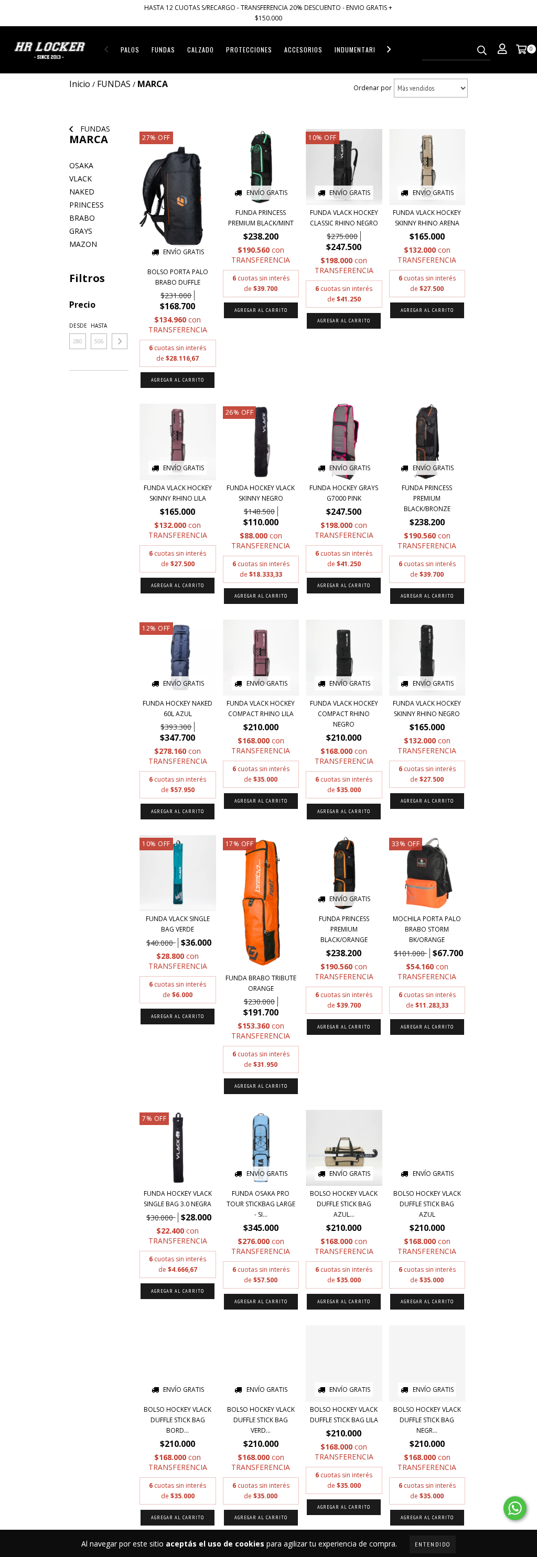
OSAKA (81, 165)
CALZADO (200, 49)
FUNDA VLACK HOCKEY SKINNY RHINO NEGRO (427, 708)
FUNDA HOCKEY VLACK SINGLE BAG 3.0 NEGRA (178, 1198)
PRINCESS (86, 205)
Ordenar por (372, 87)
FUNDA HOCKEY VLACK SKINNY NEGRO (261, 493)
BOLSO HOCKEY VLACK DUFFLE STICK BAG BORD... (177, 1420)
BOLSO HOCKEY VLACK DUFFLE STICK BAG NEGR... (427, 1420)
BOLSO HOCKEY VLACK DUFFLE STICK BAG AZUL (427, 1204)
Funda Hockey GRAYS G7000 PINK (343, 493)
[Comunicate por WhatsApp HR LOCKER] (515, 1508)
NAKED (81, 192)
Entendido (432, 1544)
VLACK (80, 178)
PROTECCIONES (249, 49)
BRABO (82, 218)
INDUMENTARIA (357, 49)
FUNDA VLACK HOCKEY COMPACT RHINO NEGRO (344, 714)
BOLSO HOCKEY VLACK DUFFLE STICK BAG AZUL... (344, 1204)
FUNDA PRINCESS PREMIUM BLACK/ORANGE (344, 929)
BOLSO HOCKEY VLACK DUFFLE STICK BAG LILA (344, 1414)
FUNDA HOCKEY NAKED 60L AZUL (177, 708)
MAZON (83, 244)
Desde (77, 325)
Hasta (99, 325)
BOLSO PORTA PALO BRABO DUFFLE (177, 277)
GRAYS (80, 231)
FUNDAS (163, 49)
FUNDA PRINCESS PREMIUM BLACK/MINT (261, 218)
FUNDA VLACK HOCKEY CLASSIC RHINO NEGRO (344, 218)
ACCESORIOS (303, 49)
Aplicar (119, 341)
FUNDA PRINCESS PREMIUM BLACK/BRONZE (427, 498)
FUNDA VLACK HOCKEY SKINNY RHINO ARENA (427, 218)
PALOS (130, 49)
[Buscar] (482, 50)
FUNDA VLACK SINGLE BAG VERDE (178, 924)
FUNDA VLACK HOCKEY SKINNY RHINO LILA (178, 493)
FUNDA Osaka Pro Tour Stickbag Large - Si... (261, 1204)
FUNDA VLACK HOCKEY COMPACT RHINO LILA (261, 708)
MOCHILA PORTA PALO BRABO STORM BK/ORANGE (427, 929)
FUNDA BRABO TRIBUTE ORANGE (260, 983)
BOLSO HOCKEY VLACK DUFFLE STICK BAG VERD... (261, 1420)
